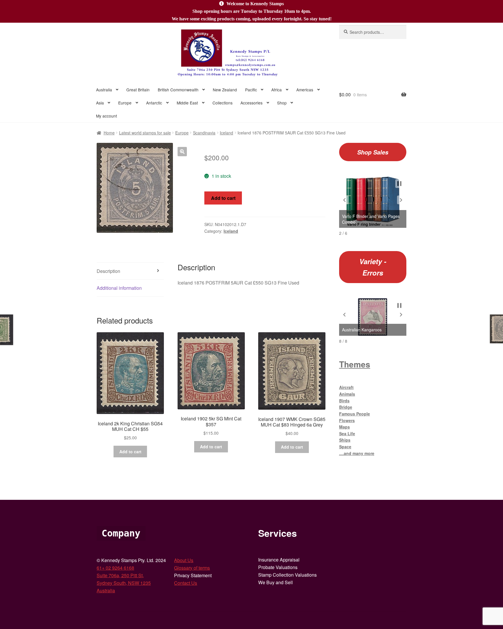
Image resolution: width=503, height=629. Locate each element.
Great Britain (138, 90)
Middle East (187, 103)
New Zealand (225, 90)
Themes (354, 364)
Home (109, 133)
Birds (344, 401)
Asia (100, 103)
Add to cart (223, 198)
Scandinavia (204, 133)
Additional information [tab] (119, 288)
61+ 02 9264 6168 (115, 567)
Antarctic (154, 103)
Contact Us (185, 583)
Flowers (347, 420)
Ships (344, 440)
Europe (125, 103)
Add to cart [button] (130, 451)
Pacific (251, 90)
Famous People (354, 414)
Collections (222, 103)
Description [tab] (108, 271)
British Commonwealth (178, 90)
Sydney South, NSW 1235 (124, 583)
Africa (276, 90)
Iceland (226, 133)
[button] (182, 151)
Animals (347, 394)
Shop (282, 103)
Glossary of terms (192, 567)
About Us (183, 560)
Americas (304, 90)
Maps (344, 427)
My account (106, 116)
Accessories (251, 103)
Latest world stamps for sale (145, 133)
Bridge (345, 407)
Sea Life (347, 433)
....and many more (356, 453)
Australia (104, 90)
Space (345, 446)
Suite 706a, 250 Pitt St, (120, 575)
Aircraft (346, 387)
